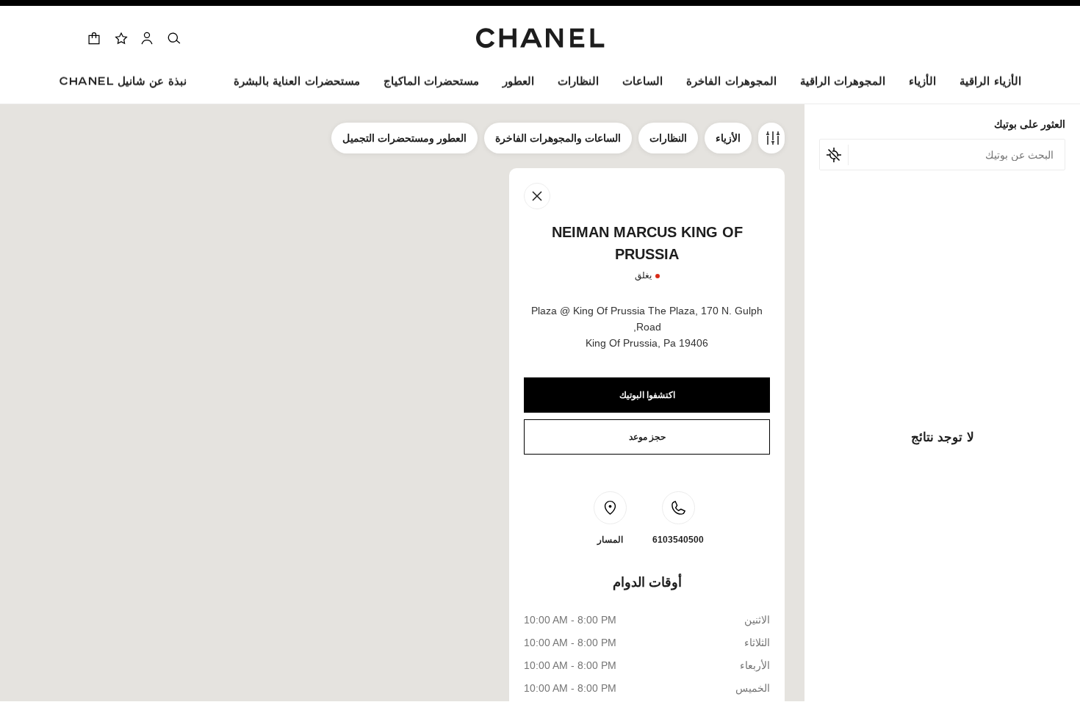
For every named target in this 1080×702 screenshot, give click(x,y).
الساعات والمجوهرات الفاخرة (558, 138)
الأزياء (728, 138)
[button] (922, 84)
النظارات (668, 138)
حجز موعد (647, 437)
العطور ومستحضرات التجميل (404, 138)
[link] (120, 38)
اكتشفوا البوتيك (647, 395)
